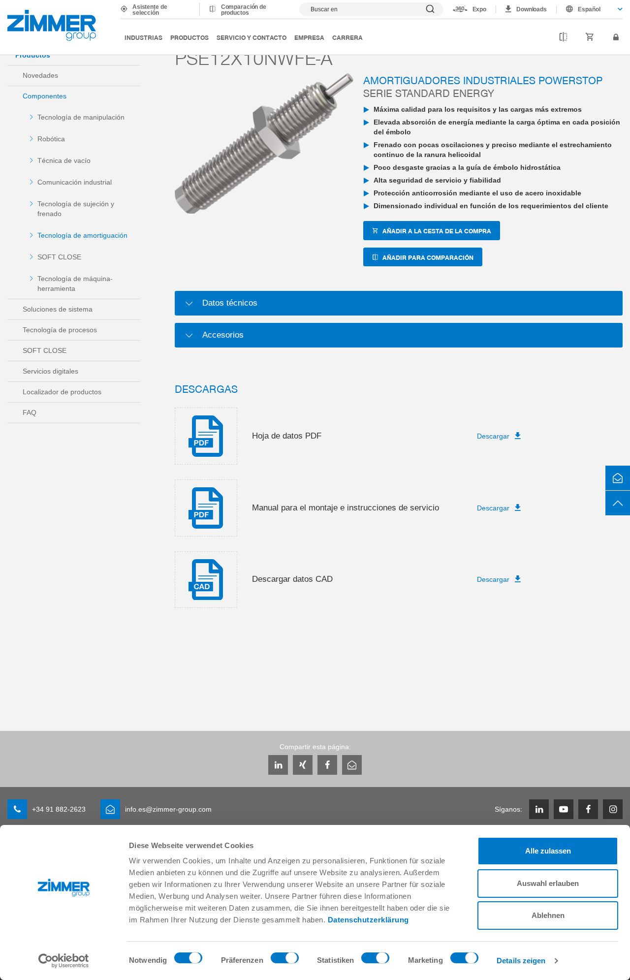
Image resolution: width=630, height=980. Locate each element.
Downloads (531, 9)
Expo (479, 9)
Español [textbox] (589, 9)
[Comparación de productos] (563, 37)
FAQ (29, 412)
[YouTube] (563, 809)
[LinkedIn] (278, 765)
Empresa (309, 37)
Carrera (347, 37)
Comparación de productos (243, 9)
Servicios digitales (50, 371)
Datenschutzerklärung (368, 920)
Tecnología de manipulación (81, 117)
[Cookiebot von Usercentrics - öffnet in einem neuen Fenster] (64, 960)
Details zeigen (521, 960)
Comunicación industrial (74, 182)
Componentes (44, 96)
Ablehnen (548, 915)
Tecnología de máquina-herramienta (75, 283)
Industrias (143, 37)
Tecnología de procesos (60, 330)
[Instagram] (613, 809)
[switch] (285, 960)
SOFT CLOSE (59, 257)
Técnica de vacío (64, 160)
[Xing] (303, 765)
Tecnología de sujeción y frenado (75, 209)
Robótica (51, 139)
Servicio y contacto (251, 37)
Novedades (40, 75)
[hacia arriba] (617, 503)
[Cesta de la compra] (590, 37)
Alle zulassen (548, 851)
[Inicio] (51, 25)
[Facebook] (327, 765)
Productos (189, 37)
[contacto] (617, 478)
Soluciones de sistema (58, 309)
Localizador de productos (62, 392)
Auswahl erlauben (548, 883)
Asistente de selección (149, 9)
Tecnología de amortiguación (82, 235)
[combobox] (590, 9)
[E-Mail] (352, 765)
